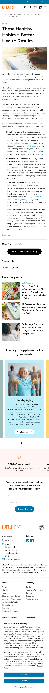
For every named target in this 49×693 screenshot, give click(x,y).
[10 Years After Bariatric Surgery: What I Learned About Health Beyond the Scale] (11, 311)
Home (4, 14)
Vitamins (5, 590)
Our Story (29, 587)
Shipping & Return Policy (34, 590)
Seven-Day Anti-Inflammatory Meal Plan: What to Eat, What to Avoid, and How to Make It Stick (34, 292)
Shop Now (6, 235)
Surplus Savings (7, 605)
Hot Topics (5, 23)
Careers (29, 593)
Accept (24, 674)
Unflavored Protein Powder (12, 599)
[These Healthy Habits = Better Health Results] (24, 58)
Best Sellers (6, 608)
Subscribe (23, 509)
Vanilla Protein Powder (10, 602)
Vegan (4, 593)
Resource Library (16, 14)
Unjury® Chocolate (30, 146)
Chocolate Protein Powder (11, 596)
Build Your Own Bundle (10, 611)
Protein (4, 587)
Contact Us (30, 596)
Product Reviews (32, 599)
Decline (24, 681)
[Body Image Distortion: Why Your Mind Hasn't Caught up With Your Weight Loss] (11, 332)
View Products (22, 432)
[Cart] (35, 7)
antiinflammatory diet (29, 283)
